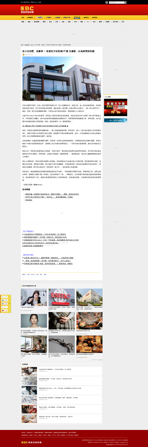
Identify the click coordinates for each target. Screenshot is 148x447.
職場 (100, 21)
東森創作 (76, 435)
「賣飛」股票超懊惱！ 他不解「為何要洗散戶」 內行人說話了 (47, 261)
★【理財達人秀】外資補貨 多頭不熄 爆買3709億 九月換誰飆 (44, 126)
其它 (123, 21)
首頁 (23, 17)
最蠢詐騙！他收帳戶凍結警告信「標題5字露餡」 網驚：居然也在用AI (52, 194)
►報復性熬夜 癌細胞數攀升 (32, 246)
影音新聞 (36, 21)
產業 (44, 21)
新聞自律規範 (48, 432)
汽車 (75, 21)
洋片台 (54, 435)
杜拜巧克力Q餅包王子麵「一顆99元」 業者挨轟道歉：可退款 (49, 197)
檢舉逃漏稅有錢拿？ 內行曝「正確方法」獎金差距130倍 (45, 237)
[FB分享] (5, 297)
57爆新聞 (57, 17)
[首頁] (27, 9)
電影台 (49, 435)
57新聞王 (49, 17)
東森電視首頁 (25, 435)
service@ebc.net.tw (124, 442)
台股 (63, 21)
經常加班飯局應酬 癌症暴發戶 (85, 354)
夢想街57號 (67, 17)
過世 (41, 274)
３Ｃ (88, 21)
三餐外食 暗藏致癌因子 (27, 307)
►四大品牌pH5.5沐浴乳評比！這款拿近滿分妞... (40, 243)
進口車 (33, 274)
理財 (81, 21)
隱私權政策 (125, 440)
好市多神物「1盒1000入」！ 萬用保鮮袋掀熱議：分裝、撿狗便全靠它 (89, 308)
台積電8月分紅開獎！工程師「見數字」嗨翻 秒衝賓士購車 (62, 308)
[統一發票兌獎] (115, 122)
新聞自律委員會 (39, 432)
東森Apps (34, 2)
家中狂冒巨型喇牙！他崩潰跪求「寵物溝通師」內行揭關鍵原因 (62, 355)
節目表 (23, 432)
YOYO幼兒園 (69, 435)
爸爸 (37, 274)
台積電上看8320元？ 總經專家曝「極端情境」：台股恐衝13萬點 (49, 258)
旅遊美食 (94, 17)
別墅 (28, 274)
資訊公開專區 (72, 432)
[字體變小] (5, 304)
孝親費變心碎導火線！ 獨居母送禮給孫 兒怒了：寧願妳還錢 (62, 331)
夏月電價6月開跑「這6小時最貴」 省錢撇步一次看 (34, 355)
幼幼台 (45, 435)
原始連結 (28, 200)
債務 (45, 274)
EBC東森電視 (25, 2)
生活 (94, 21)
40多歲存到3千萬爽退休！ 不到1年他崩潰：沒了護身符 (45, 234)
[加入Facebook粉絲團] (5, 307)
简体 (39, 2)
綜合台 (35, 435)
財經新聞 (30, 17)
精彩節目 (86, 17)
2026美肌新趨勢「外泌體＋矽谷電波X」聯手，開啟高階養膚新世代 (34, 331)
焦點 (29, 21)
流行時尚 (115, 21)
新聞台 (31, 435)
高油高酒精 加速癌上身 (83, 330)
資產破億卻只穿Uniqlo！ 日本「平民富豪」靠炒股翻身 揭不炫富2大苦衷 (51, 240)
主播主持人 (30, 432)
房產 (69, 21)
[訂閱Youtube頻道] (5, 311)
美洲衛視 (63, 435)
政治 (50, 21)
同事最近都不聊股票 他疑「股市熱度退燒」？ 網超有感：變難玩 (48, 263)
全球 (56, 21)
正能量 (107, 21)
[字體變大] (5, 301)
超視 (58, 435)
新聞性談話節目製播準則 (60, 432)
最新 (23, 21)
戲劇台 (40, 435)
